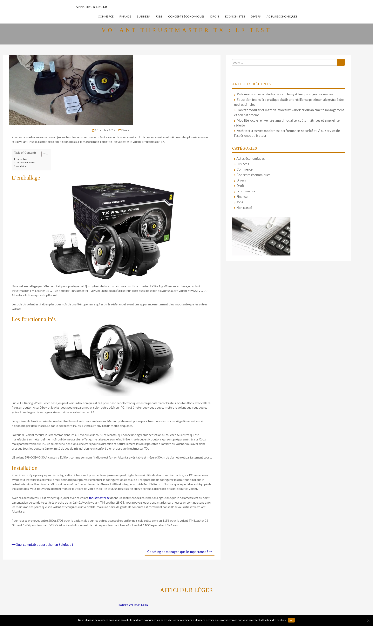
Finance (125, 16)
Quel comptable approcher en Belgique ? (44, 544)
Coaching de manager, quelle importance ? (177, 552)
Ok (291, 620)
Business (143, 16)
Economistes (235, 16)
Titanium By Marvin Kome (132, 604)
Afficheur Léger (91, 6)
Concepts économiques (186, 16)
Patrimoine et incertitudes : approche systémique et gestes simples (285, 94)
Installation (21, 166)
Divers (256, 16)
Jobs (159, 16)
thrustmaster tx (99, 498)
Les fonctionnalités (26, 162)
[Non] (368, 621)
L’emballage (21, 159)
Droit (214, 16)
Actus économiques (282, 16)
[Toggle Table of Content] (42, 154)
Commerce (106, 16)
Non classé (244, 208)
